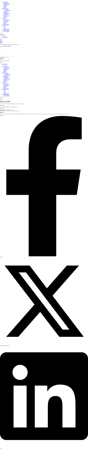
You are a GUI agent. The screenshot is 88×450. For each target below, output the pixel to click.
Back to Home (2, 105)
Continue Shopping (4, 37)
